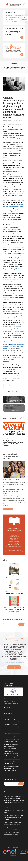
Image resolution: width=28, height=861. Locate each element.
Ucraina (16, 167)
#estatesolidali (14, 716)
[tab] (8, 792)
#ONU (16, 387)
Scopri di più (14, 667)
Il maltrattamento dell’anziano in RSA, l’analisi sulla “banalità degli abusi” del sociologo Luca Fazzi (11, 755)
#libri (14, 719)
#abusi (5, 384)
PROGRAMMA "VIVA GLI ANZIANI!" (13, 94)
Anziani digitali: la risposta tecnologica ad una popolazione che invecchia (11, 746)
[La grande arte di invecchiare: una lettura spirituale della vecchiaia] (14, 584)
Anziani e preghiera (11, 21)
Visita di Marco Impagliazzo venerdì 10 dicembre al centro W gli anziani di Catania (11, 769)
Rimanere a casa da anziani (13, 15)
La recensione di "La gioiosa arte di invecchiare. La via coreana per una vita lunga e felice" (14, 609)
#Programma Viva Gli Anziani (10, 721)
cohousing (16, 327)
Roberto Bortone (6, 120)
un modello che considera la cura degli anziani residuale (13, 207)
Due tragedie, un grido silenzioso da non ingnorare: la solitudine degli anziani (11, 739)
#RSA (20, 721)
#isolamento (7, 719)
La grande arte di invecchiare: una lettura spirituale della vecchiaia (14, 592)
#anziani (12, 384)
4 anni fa (10, 120)
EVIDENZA (13, 405)
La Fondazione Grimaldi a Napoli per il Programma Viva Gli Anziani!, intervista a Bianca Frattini (14, 832)
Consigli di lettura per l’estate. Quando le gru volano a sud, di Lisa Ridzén (14, 576)
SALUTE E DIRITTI (13, 66)
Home (7, 66)
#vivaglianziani (15, 726)
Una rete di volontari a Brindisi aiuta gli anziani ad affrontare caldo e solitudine (13, 817)
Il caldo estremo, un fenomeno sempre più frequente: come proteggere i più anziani (12, 825)
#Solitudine (15, 724)
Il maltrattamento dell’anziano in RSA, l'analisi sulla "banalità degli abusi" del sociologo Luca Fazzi (12, 409)
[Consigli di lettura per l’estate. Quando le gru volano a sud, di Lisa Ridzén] (14, 568)
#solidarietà (7, 724)
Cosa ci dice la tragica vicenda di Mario (9, 762)
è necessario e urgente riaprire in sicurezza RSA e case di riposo (13, 346)
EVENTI (11, 398)
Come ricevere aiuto (11, 17)
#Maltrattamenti (7, 387)
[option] (14, 435)
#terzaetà (7, 726)
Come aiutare (9, 19)
